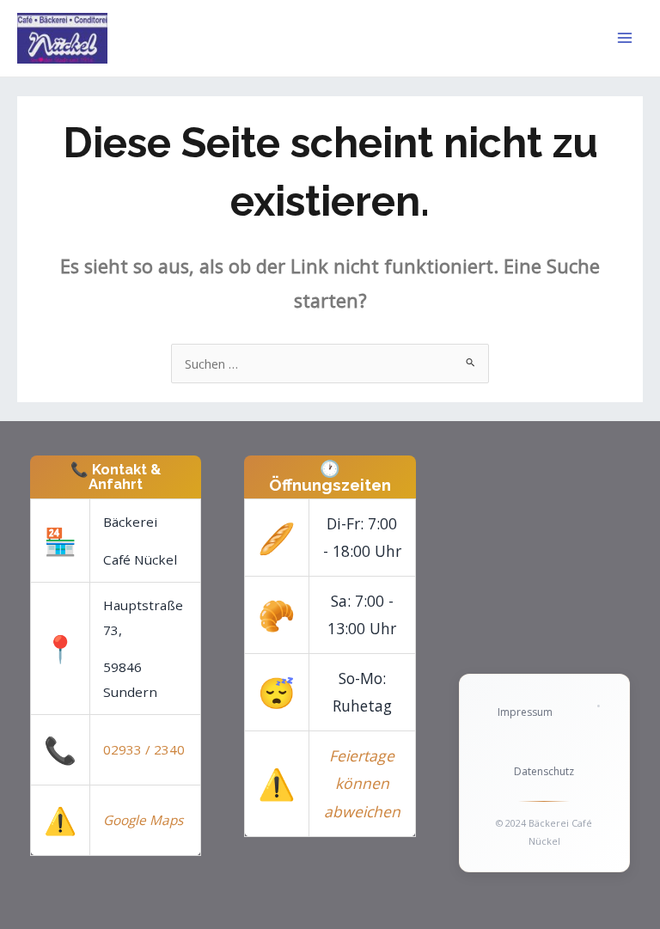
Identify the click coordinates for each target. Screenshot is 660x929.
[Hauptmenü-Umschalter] (625, 38)
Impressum (525, 712)
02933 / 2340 (144, 749)
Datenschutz (544, 771)
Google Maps (143, 819)
